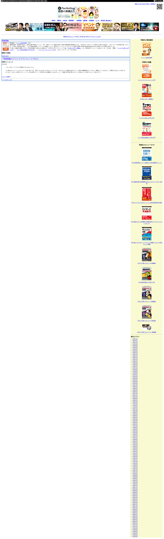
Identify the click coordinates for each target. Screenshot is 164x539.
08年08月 (135, 511)
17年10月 (135, 403)
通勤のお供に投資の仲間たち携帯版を (145, 4)
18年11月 (135, 395)
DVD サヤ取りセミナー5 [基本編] (147, 320)
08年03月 (135, 519)
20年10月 (135, 376)
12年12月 (135, 453)
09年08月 (135, 492)
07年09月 (135, 529)
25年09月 (135, 345)
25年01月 (135, 352)
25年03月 (135, 349)
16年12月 (135, 408)
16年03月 (135, 420)
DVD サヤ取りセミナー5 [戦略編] (147, 301)
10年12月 (135, 470)
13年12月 (135, 444)
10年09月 (135, 475)
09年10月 (135, 488)
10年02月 (135, 483)
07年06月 (135, 534)
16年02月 (135, 422)
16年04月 (135, 419)
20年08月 (135, 378)
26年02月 (135, 339)
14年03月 (135, 442)
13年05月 (135, 448)
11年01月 (135, 468)
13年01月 (135, 451)
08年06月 (135, 514)
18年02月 (135, 402)
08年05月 (135, 516)
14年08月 (135, 439)
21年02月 (135, 374)
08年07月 (135, 512)
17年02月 (135, 405)
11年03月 (135, 466)
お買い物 (84, 36)
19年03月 (135, 390)
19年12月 (135, 385)
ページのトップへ (7, 79)
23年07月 (135, 361)
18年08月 (135, 398)
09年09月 (135, 490)
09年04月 (135, 497)
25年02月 (135, 350)
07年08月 (135, 531)
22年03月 (135, 364)
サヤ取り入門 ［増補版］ (75, 48)
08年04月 (135, 517)
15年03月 (135, 434)
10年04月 (135, 482)
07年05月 (135, 536)
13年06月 (135, 446)
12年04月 (135, 456)
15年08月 (135, 427)
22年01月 (135, 366)
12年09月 (135, 454)
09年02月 (135, 500)
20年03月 (135, 383)
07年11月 (135, 526)
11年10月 (135, 461)
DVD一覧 (78, 36)
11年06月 (135, 465)
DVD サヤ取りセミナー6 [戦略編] (147, 263)
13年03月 (135, 449)
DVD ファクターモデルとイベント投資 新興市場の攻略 (147, 202)
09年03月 (135, 499)
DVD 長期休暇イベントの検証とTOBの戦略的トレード (147, 162)
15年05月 (135, 431)
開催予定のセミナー (69, 36)
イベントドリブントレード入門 (47, 50)
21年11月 (135, 368)
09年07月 (135, 494)
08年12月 (135, 504)
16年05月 (135, 417)
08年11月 (135, 506)
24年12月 (135, 354)
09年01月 (135, 502)
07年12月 (135, 524)
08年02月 (135, 521)
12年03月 (135, 458)
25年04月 (135, 347)
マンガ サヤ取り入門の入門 (146, 118)
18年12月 (135, 393)
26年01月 (135, 340)
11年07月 (135, 463)
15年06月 (135, 429)
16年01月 (135, 424)
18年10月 (135, 396)
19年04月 (135, 388)
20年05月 (135, 379)
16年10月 (135, 410)
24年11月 (135, 356)
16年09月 (135, 412)
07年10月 (135, 528)
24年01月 (135, 357)
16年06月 (135, 415)
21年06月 (135, 373)
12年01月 (135, 460)
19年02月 (135, 391)
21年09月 (135, 369)
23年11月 (135, 359)
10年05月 (135, 480)
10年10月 (135, 473)
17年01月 (135, 407)
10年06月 (135, 478)
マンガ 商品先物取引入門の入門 (26, 50)
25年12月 (135, 342)
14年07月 (135, 441)
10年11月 (135, 471)
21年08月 (135, 371)
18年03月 (135, 400)
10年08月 (135, 477)
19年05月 (135, 386)
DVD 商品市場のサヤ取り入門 (146, 282)
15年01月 (135, 436)
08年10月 (135, 507)
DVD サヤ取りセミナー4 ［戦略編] (146, 332)
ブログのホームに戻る (94, 36)
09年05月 (135, 495)
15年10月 (135, 425)
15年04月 (135, 432)
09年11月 (135, 487)
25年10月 (135, 344)
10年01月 (135, 485)
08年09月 (135, 509)
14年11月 (135, 437)
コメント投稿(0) (6, 76)
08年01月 (135, 523)
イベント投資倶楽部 (21, 43)
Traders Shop (5, 56)
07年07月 (135, 533)
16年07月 (135, 414)
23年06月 (135, 362)
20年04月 (135, 381)
